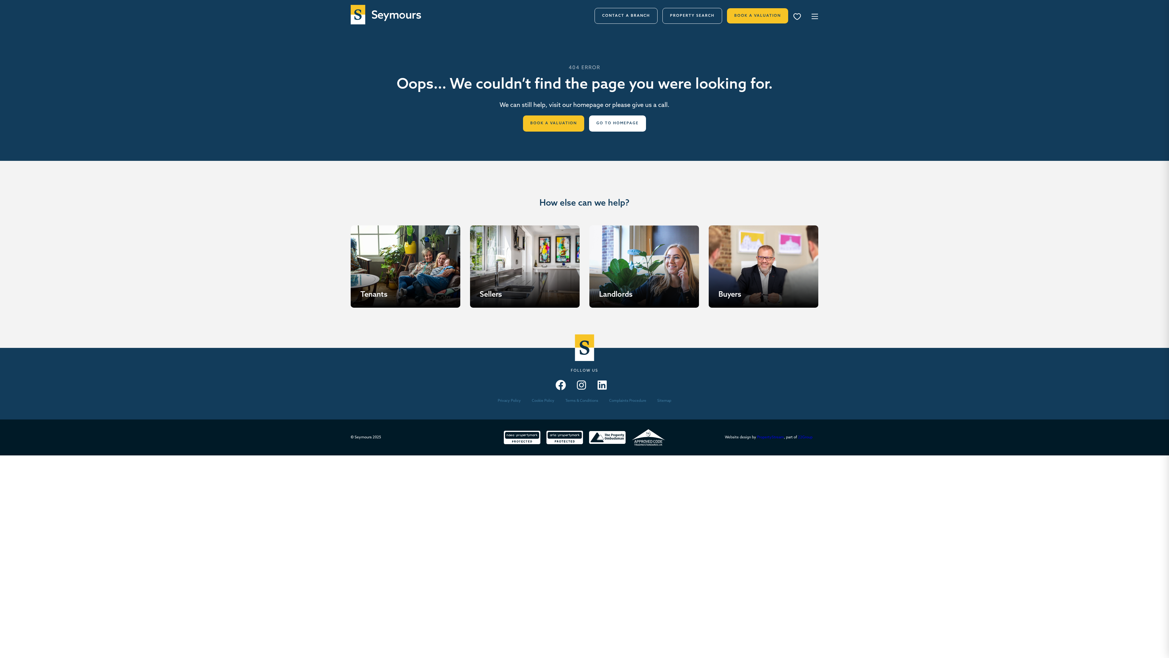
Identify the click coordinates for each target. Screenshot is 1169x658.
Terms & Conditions (581, 401)
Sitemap (664, 401)
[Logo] (386, 14)
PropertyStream (770, 437)
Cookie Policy (543, 401)
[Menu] (799, 17)
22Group (805, 437)
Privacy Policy (509, 401)
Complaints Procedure (627, 401)
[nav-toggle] (813, 16)
